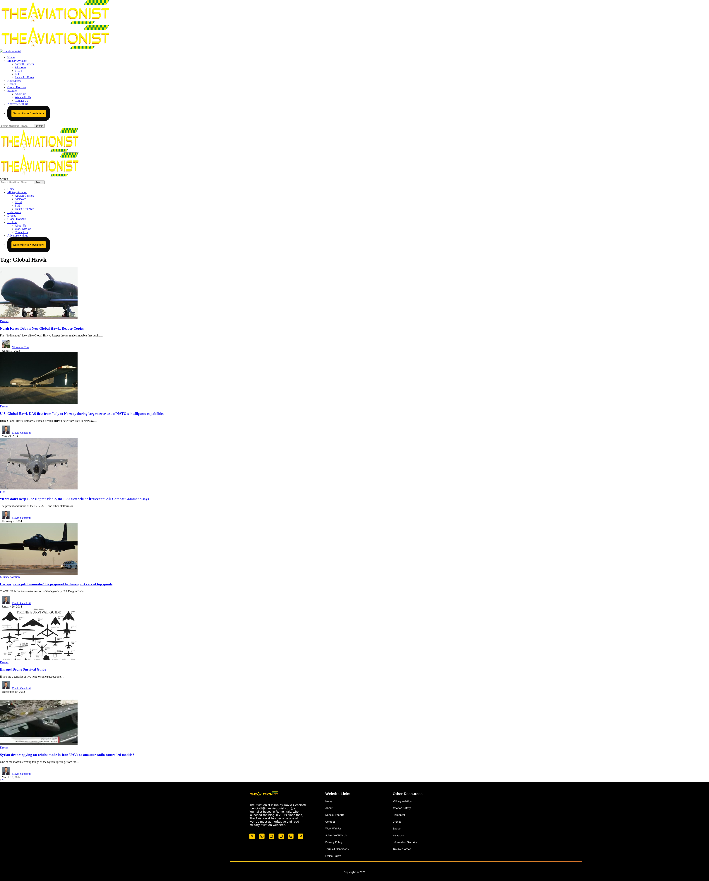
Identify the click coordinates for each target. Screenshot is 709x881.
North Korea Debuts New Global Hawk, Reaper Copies (42, 328)
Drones (4, 321)
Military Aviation (10, 577)
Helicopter (399, 814)
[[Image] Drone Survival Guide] (39, 659)
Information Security (405, 842)
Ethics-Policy (333, 855)
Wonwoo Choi (20, 347)
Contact (330, 821)
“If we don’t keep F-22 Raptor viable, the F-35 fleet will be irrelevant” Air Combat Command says (74, 499)
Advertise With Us (336, 835)
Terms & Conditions (337, 849)
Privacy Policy (333, 842)
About (329, 807)
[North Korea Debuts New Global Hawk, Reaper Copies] (39, 317)
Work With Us (333, 828)
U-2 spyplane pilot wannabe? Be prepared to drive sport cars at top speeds (56, 584)
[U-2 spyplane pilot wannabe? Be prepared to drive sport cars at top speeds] (39, 573)
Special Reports (334, 814)
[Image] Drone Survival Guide (23, 669)
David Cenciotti (21, 432)
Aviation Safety (402, 807)
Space (396, 828)
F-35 (3, 491)
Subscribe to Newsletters (28, 113)
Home (328, 801)
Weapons (398, 835)
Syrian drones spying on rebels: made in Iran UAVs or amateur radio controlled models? (67, 755)
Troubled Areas (402, 849)
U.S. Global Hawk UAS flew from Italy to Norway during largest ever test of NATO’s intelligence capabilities (82, 414)
